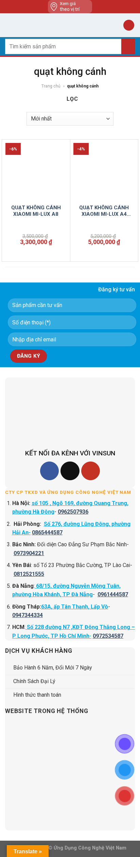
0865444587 (47, 532)
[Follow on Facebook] (49, 471)
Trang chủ (50, 86)
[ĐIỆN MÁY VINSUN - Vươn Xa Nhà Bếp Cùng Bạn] (70, 25)
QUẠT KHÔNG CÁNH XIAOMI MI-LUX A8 (36, 211)
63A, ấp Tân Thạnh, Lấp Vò (74, 606)
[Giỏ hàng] (128, 25)
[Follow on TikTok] (69, 471)
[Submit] (128, 46)
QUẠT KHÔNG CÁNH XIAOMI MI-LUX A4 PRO (104, 211)
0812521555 (29, 574)
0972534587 (108, 636)
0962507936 (73, 511)
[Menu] (9, 25)
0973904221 (29, 553)
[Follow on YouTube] (90, 471)
